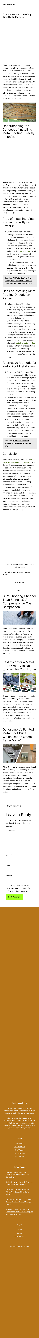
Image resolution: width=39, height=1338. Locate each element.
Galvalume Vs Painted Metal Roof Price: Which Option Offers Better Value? (18, 735)
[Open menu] (35, 4)
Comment (10, 830)
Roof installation (18, 572)
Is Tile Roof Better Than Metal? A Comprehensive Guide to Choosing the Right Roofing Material (19, 1211)
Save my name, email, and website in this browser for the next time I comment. (19, 888)
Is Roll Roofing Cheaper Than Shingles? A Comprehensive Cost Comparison (19, 601)
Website (9, 875)
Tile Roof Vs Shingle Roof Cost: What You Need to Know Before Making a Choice (19, 1201)
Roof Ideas (19, 1143)
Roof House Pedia (10, 4)
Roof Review (29, 564)
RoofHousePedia (23, 1246)
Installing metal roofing (25, 343)
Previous (20, 582)
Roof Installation (18, 564)
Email (9, 865)
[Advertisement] (19, 41)
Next (18, 590)
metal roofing (7, 572)
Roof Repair (19, 1150)
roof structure (24, 251)
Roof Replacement (19, 1153)
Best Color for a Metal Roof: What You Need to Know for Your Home (19, 665)
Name (9, 855)
